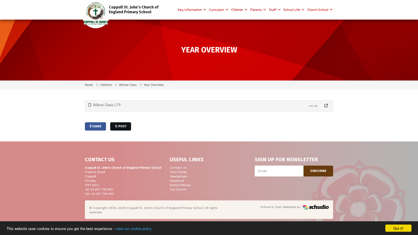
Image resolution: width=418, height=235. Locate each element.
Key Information (190, 10)
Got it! (398, 228)
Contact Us (178, 168)
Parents (256, 10)
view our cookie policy (134, 228)
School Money (180, 185)
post (122, 126)
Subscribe (318, 171)
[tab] (209, 106)
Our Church (178, 189)
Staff (273, 10)
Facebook (177, 181)
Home (89, 85)
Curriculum (217, 10)
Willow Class (128, 85)
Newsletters (178, 176)
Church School (318, 10)
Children (237, 10)
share (96, 126)
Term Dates (178, 172)
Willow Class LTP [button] (106, 105)
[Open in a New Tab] (326, 106)
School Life (292, 10)
